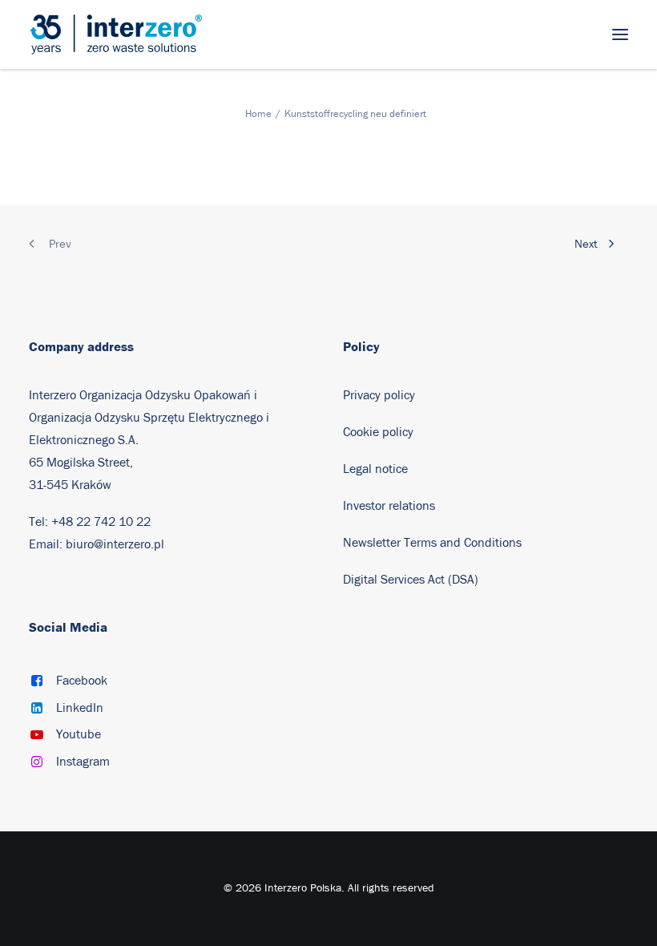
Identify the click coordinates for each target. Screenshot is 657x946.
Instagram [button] (83, 761)
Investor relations (389, 505)
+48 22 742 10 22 (101, 521)
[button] (620, 34)
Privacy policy (379, 395)
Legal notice (375, 469)
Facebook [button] (81, 680)
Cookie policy (378, 432)
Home (258, 114)
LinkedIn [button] (79, 707)
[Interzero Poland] (116, 34)
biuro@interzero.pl (115, 544)
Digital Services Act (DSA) (410, 579)
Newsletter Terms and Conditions (434, 542)
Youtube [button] (78, 734)
